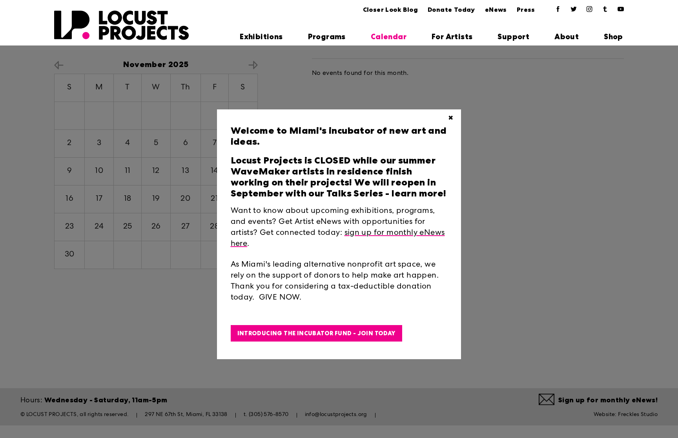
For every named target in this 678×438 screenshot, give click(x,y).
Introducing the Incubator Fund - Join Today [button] (316, 333)
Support (513, 36)
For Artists (452, 36)
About (566, 36)
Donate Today (451, 9)
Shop (613, 36)
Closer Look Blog (390, 9)
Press (526, 9)
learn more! (418, 193)
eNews (496, 9)
